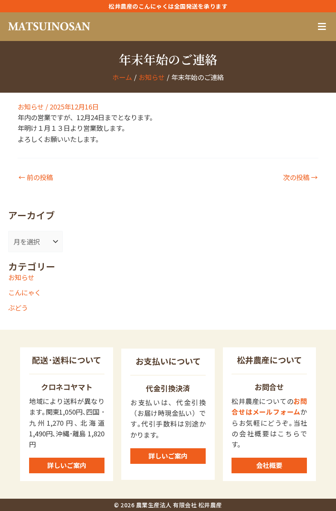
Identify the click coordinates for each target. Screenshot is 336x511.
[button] (322, 27)
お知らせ (31, 107)
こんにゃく (24, 292)
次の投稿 (300, 177)
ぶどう (18, 308)
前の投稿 (35, 177)
